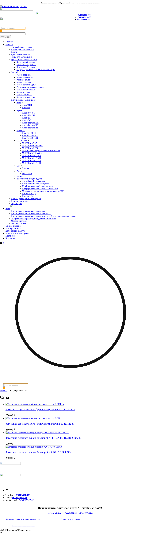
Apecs (19, 110)
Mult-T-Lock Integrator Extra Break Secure (41, 150)
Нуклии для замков (20, 201)
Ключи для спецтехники (22, 49)
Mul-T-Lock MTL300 (31, 155)
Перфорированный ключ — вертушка (40, 188)
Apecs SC (26, 120)
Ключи (14, 52)
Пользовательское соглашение (23, 526)
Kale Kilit (21, 130)
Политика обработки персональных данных (23, 519)
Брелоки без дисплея (26, 64)
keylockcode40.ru (55, 513)
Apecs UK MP (28, 115)
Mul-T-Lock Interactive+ (33, 153)
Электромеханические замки (30, 87)
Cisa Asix (26, 168)
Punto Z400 (27, 173)
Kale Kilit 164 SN (30, 138)
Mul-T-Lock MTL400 (31, 158)
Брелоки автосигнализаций (24, 59)
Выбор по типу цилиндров (29, 179)
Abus (19, 102)
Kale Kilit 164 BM (30, 135)
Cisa (18, 166)
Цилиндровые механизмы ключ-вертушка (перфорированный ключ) (43, 216)
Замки (14, 72)
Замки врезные (24, 75)
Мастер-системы (19, 221)
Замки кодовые (24, 92)
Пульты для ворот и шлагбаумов (26, 198)
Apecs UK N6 (28, 113)
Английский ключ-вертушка (35, 184)
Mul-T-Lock (22, 140)
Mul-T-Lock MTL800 (31, 163)
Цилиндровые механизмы (23, 100)
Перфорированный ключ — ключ (38, 186)
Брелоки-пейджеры (26, 62)
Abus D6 (26, 107)
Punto (19, 171)
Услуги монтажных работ (17, 233)
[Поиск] (1, 30)
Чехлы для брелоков (26, 67)
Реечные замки (24, 80)
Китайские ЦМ (29, 193)
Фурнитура (16, 203)
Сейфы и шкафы (13, 226)
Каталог (9, 44)
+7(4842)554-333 (70, 513)
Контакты (10, 238)
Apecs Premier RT (30, 128)
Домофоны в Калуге (15, 231)
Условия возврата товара (70, 519)
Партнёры (10, 236)
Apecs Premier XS (30, 125)
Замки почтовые (24, 94)
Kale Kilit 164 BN (30, 133)
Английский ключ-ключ (33, 181)
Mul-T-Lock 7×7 (29, 143)
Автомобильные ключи (22, 47)
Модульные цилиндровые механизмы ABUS (43, 191)
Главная (9, 42)
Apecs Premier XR (30, 123)
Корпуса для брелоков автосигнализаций (36, 69)
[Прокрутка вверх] (1, 533)
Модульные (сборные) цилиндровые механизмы (33, 218)
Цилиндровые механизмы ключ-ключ (28, 211)
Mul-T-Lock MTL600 (31, 160)
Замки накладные (25, 77)
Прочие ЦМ (27, 196)
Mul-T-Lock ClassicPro (32, 145)
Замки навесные (24, 82)
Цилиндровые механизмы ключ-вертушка (31, 213)
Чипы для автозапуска (21, 57)
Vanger (20, 176)
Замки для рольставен (27, 97)
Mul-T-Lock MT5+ (30, 148)
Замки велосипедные (26, 85)
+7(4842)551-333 (22, 495)
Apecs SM (26, 118)
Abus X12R (27, 105)
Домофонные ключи (20, 54)
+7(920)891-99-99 (84, 17)
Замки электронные (26, 89)
